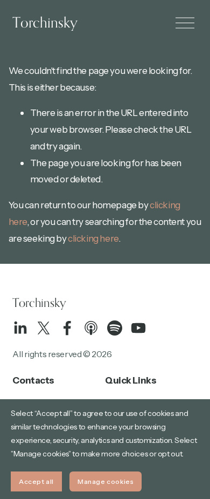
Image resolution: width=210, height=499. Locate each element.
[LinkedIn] (19, 328)
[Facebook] (67, 328)
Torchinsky (45, 22)
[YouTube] (138, 328)
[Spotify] (114, 328)
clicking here (93, 238)
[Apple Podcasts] (91, 328)
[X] (43, 328)
